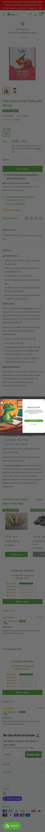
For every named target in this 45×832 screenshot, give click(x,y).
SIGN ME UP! (33, 420)
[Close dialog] (43, 400)
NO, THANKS (33, 424)
